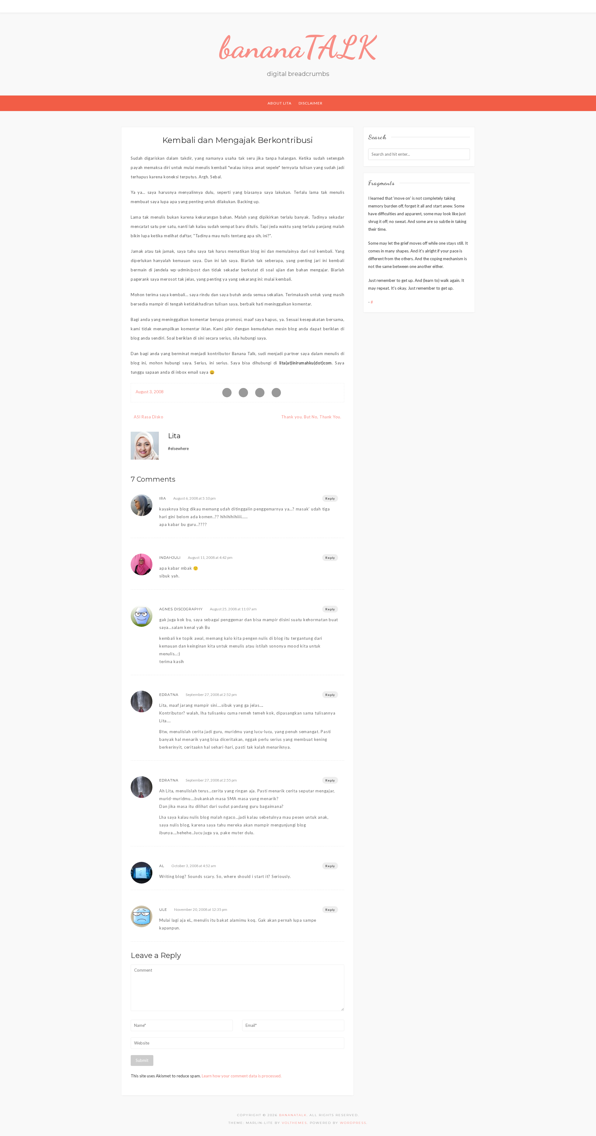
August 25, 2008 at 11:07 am (233, 609)
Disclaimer (311, 103)
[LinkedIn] (466, 6)
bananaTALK (298, 47)
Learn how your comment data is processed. (242, 1075)
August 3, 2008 (150, 391)
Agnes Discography (181, 609)
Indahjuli (170, 557)
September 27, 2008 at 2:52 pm (211, 694)
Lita (174, 436)
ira (162, 498)
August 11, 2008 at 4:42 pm (210, 557)
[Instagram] (473, 6)
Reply (330, 498)
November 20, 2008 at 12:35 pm (200, 909)
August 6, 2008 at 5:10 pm (194, 498)
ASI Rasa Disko (148, 416)
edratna (168, 695)
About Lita (279, 103)
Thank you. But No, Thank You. (311, 416)
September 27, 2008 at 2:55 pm (211, 780)
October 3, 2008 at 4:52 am (193, 865)
